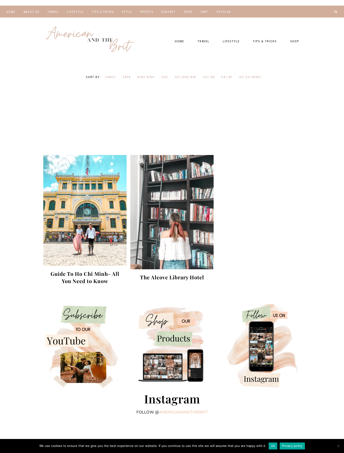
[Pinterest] (322, 20)
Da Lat (227, 77)
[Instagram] (328, 20)
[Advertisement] (172, 117)
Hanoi (111, 77)
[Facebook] (314, 20)
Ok (273, 446)
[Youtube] (307, 20)
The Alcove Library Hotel (172, 277)
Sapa (127, 77)
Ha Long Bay (186, 77)
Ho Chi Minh (250, 77)
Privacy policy (292, 446)
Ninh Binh (146, 77)
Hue (164, 77)
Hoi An (209, 77)
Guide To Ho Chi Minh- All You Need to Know (85, 277)
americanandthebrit (183, 412)
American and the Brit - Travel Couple (90, 39)
